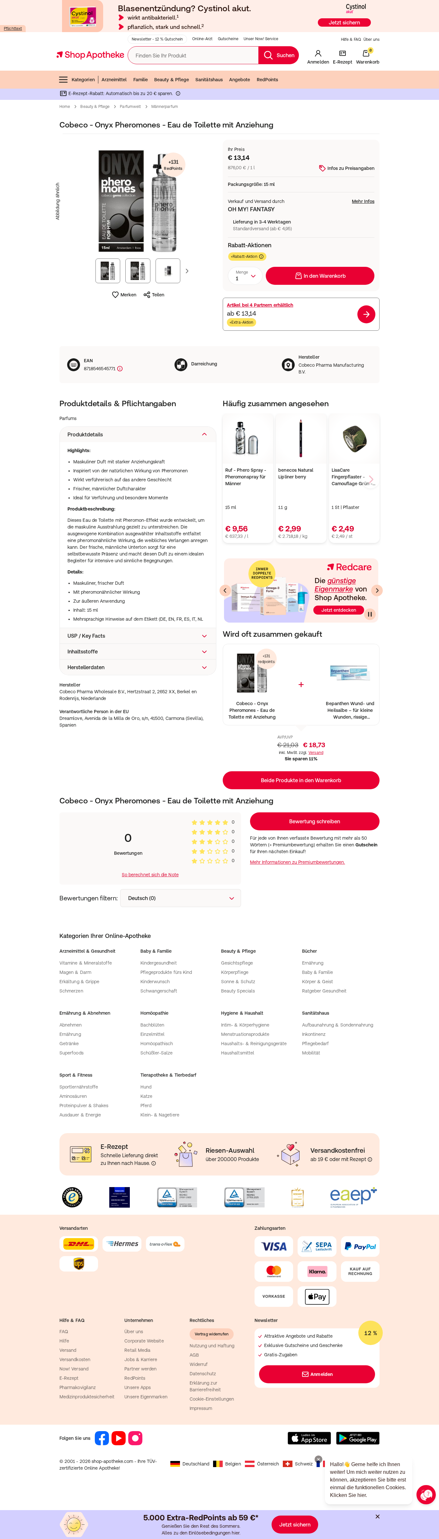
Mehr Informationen (219, 835)
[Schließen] (313, 675)
